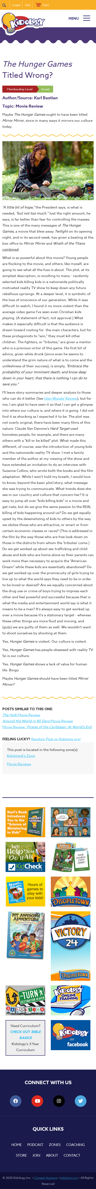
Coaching (75, 1144)
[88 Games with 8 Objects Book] (25, 891)
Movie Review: (47, 727)
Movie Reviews (19, 764)
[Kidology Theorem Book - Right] (25, 822)
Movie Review (21, 715)
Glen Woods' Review (60, 398)
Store (21, 1155)
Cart (46, 5)
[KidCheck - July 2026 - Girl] (25, 857)
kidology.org (69, 1178)
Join (28, 5)
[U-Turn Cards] (25, 1000)
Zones (55, 1144)
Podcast (35, 1144)
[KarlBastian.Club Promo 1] (70, 822)
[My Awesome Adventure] (25, 936)
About (52, 1155)
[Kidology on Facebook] (70, 1035)
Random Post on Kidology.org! (56, 739)
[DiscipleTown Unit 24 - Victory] (70, 946)
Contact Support (46, 1178)
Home (16, 1144)
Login (17, 5)
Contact (72, 1155)
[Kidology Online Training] (70, 1000)
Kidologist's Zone (21, 755)
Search (6, 5)
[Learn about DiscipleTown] (70, 892)
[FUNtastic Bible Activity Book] (70, 857)
